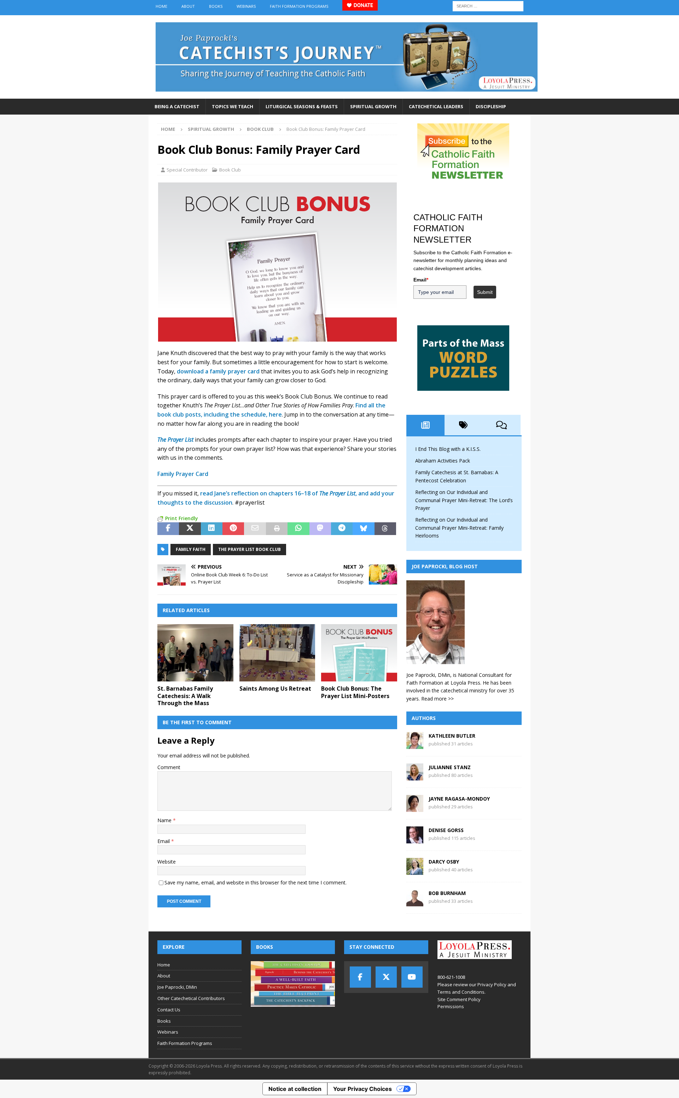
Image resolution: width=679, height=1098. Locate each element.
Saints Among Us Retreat (275, 688)
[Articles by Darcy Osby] (414, 870)
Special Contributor (187, 170)
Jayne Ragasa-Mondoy (459, 798)
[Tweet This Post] (190, 528)
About (188, 6)
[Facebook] (360, 977)
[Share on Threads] (385, 528)
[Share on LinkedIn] (211, 528)
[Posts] (425, 425)
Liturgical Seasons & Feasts (302, 106)
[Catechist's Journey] (347, 94)
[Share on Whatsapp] (298, 528)
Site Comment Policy (459, 999)
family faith (190, 549)
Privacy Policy (491, 984)
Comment (168, 767)
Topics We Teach (232, 106)
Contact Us (168, 1009)
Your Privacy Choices (362, 1088)
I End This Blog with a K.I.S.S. (448, 449)
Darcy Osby (444, 861)
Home (161, 6)
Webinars (246, 6)
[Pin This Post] (233, 528)
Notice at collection (294, 1088)
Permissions (450, 1006)
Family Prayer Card (182, 474)
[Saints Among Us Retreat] (277, 652)
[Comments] (501, 425)
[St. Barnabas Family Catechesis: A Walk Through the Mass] (195, 652)
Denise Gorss (446, 830)
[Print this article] (277, 528)
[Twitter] (386, 977)
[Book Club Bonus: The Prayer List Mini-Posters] (359, 652)
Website (166, 861)
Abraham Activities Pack (442, 460)
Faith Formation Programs (299, 6)
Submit (485, 292)
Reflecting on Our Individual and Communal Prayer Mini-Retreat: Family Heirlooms (459, 527)
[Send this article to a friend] (255, 528)
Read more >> (437, 698)
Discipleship (491, 106)
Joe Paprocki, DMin (177, 987)
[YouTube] (412, 977)
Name (165, 820)
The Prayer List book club (249, 549)
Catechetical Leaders (436, 106)
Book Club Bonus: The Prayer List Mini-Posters (355, 692)
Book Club (230, 170)
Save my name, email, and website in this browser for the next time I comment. (255, 882)
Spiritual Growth (373, 106)
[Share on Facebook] (168, 528)
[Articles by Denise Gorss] (414, 839)
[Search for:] (488, 5)
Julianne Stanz (450, 767)
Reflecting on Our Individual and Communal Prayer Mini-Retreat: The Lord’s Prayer (464, 500)
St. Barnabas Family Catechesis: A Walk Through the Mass (185, 696)
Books (215, 6)
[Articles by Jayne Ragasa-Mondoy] (414, 807)
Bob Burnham (447, 893)
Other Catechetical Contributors (191, 998)
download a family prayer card (218, 371)
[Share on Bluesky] (363, 528)
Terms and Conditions (460, 992)
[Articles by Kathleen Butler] (414, 745)
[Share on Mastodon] (320, 528)
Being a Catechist (177, 106)
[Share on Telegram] (342, 528)
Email (164, 841)
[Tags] (464, 425)
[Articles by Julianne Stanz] (414, 776)
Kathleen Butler (452, 735)
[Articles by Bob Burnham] (414, 902)
